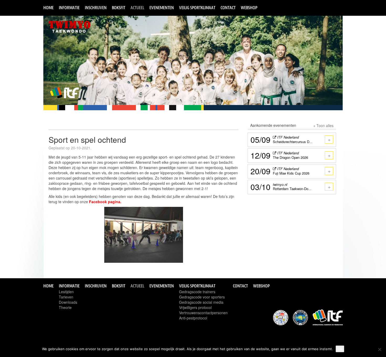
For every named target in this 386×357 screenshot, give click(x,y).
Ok (340, 349)
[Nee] (379, 349)
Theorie (65, 307)
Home (48, 7)
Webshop (249, 7)
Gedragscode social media (201, 302)
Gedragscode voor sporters (202, 297)
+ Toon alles (323, 125)
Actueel (137, 7)
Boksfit (118, 7)
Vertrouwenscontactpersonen (203, 312)
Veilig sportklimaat (197, 7)
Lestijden (66, 291)
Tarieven (66, 297)
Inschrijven (96, 7)
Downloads (68, 302)
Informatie (69, 7)
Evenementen (161, 7)
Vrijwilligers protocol (195, 307)
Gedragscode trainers (197, 291)
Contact (228, 7)
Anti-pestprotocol (193, 318)
